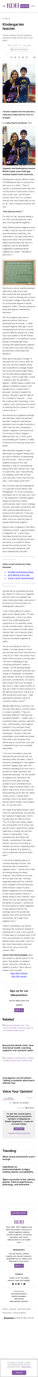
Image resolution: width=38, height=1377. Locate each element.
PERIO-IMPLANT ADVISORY (19, 1301)
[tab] (9, 1098)
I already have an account (19, 1133)
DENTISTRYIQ (19, 1299)
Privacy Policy (7, 1313)
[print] (34, 57)
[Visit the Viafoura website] (29, 1108)
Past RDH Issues (19, 976)
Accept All (19, 1372)
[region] (19, 1103)
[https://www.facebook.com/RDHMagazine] (13, 1284)
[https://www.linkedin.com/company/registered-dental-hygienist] (19, 1284)
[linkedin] (15, 57)
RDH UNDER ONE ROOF (19, 1294)
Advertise (13, 1309)
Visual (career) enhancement (21, 578)
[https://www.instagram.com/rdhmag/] (16, 1284)
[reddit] (23, 57)
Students (6, 18)
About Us (6, 1309)
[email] (27, 57)
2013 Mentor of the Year (19, 575)
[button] (4, 6)
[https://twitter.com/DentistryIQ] (21, 1284)
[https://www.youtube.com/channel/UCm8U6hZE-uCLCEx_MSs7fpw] (24, 1284)
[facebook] (11, 57)
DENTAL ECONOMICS (19, 1296)
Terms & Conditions (19, 1313)
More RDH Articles (19, 973)
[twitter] (19, 57)
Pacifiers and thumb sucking (20, 572)
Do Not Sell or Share (24, 1309)
